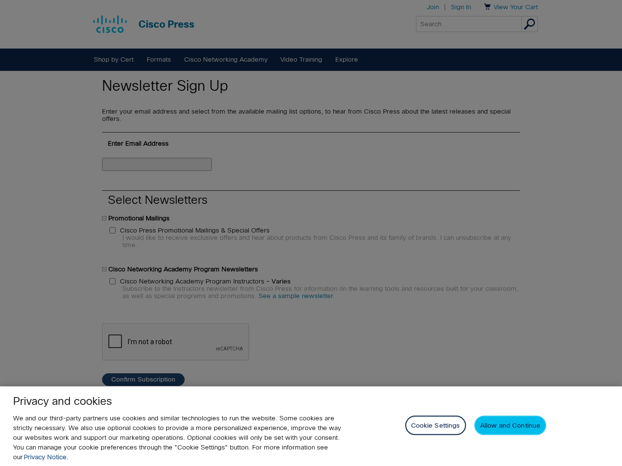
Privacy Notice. (46, 457)
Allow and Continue (510, 425)
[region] (311, 426)
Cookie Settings (435, 425)
